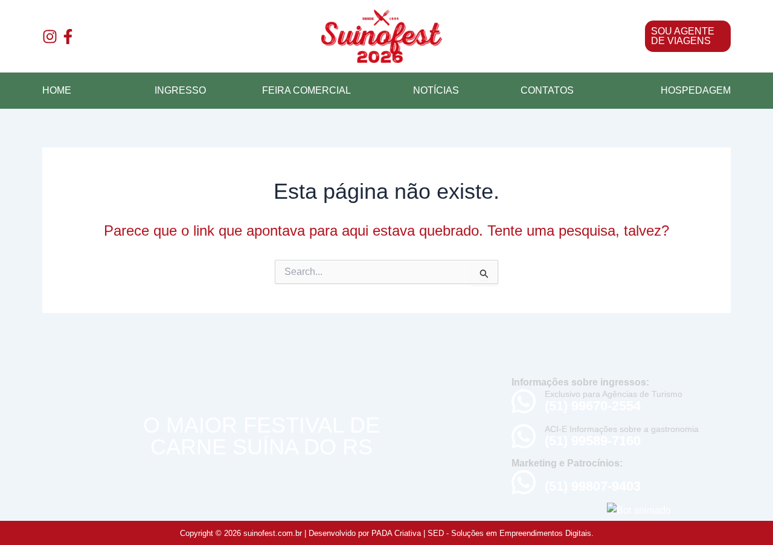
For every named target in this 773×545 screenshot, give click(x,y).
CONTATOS (547, 90)
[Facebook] (67, 36)
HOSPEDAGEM (696, 90)
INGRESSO (180, 90)
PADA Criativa (396, 533)
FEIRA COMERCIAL (306, 90)
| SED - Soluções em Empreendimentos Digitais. (508, 533)
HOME (56, 90)
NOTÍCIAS (436, 90)
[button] (603, 36)
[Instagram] (49, 36)
